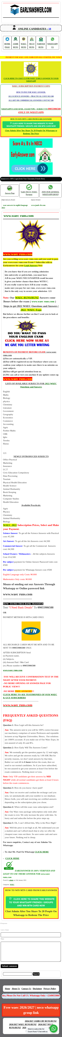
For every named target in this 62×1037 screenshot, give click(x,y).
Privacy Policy (50, 989)
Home (7, 989)
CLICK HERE (12, 858)
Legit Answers (31, 265)
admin (11, 880)
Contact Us (26, 989)
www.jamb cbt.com (38, 205)
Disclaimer (37, 989)
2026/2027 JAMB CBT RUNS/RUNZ (41, 1021)
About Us (16, 989)
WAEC (12, 884)
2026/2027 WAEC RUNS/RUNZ (22, 1024)
